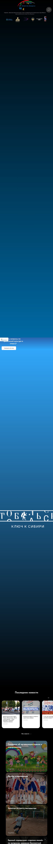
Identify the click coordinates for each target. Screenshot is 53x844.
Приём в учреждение (18, 776)
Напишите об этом (9, 348)
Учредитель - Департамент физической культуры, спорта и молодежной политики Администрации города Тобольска (25, 12)
